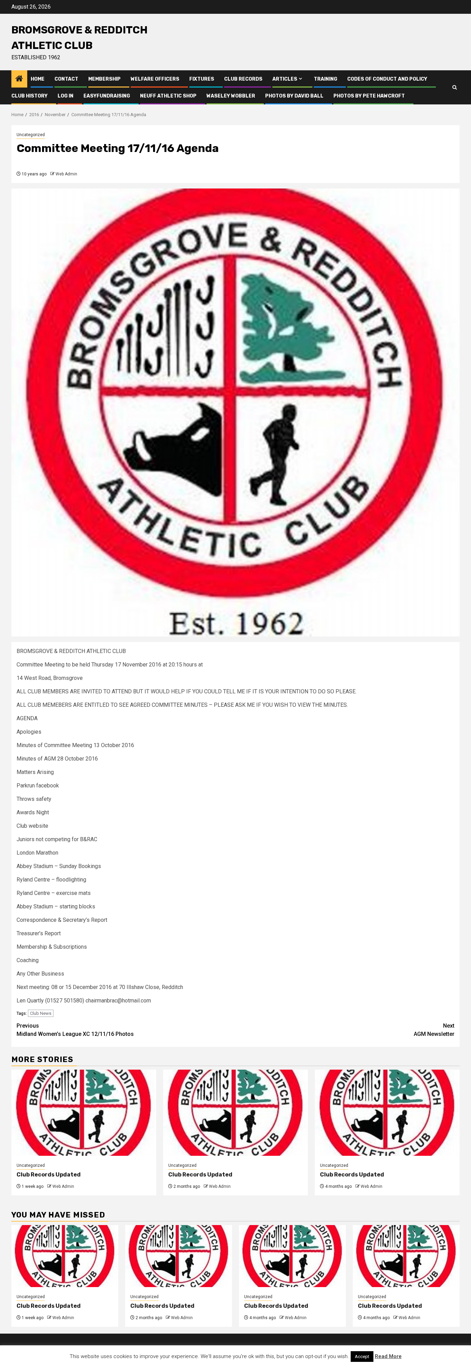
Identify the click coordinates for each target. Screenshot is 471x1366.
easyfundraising (106, 96)
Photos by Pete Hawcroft (369, 96)
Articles (284, 79)
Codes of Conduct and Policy (387, 79)
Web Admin (66, 174)
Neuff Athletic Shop (168, 96)
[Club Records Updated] (83, 1113)
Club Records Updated (49, 1174)
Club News (40, 1013)
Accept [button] (362, 1356)
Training (325, 79)
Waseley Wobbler (231, 96)
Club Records (243, 79)
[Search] (454, 87)
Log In (65, 96)
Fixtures (201, 79)
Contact (66, 79)
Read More (388, 1356)
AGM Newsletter (434, 1029)
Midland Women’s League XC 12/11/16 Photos (75, 1029)
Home (37, 79)
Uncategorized (31, 134)
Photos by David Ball (294, 96)
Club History (29, 96)
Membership (104, 79)
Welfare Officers (155, 79)
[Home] (19, 79)
